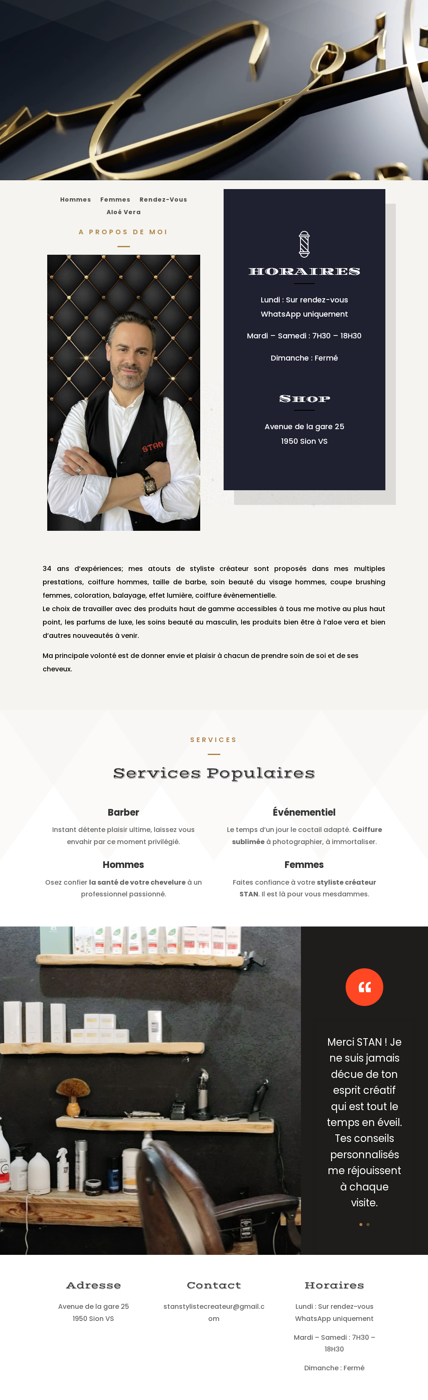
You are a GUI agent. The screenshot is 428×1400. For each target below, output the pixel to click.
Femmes (115, 200)
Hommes (75, 200)
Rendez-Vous (163, 200)
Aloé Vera (124, 212)
